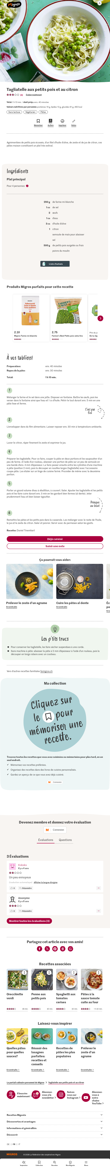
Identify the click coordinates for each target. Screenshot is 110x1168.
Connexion (57, 782)
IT (19, 1144)
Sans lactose (14, 112)
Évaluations (45, 840)
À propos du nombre (27, 186)
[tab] (55, 1115)
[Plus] (98, 888)
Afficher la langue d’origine (45, 882)
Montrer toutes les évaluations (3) (29, 921)
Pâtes (43, 112)
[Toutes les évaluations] (13, 95)
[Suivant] (100, 318)
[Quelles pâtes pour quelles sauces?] (17, 1050)
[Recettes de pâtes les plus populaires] (67, 1050)
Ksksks (22, 865)
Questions (65, 840)
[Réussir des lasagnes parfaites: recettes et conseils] (42, 1050)
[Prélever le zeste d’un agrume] (91, 1050)
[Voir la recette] (17, 990)
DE (8, 1144)
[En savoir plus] (29, 604)
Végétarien (30, 112)
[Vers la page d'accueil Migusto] (14, 3)
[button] (12, 866)
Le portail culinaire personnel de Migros (25, 1082)
